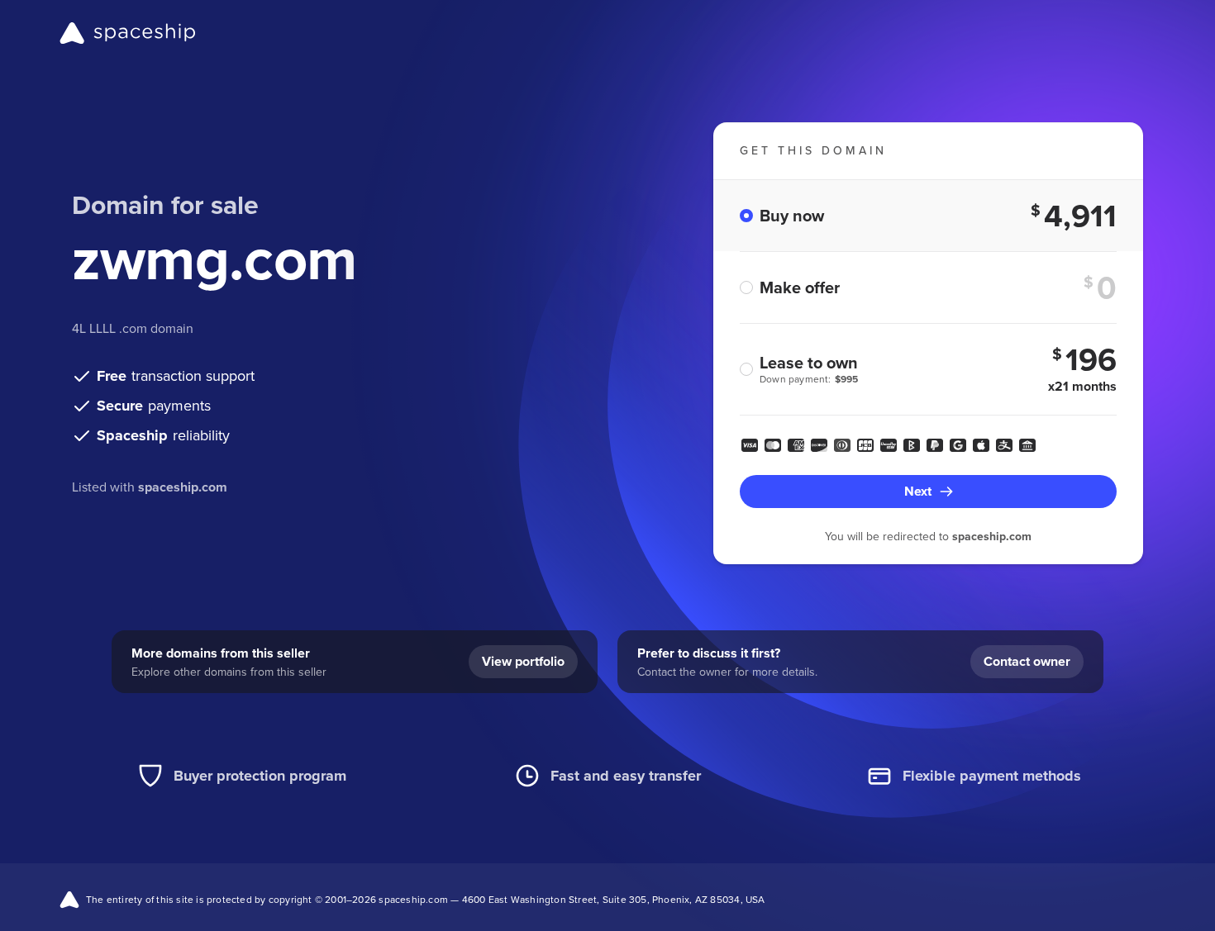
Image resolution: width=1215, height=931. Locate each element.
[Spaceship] (128, 33)
